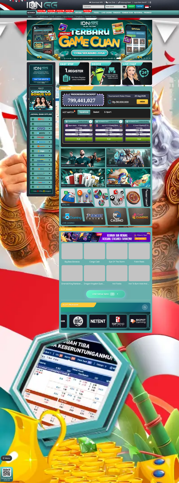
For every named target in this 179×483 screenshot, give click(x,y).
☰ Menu (6, 458)
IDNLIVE (69, 13)
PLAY (81, 139)
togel (96, 13)
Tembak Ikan (127, 13)
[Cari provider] (144, 307)
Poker (87, 13)
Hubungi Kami (125, 2)
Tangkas (117, 13)
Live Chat (111, 2)
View (142, 99)
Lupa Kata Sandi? (140, 2)
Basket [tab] (96, 112)
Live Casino (107, 13)
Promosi (147, 13)
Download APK (97, 2)
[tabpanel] (107, 131)
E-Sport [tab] (107, 112)
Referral (138, 13)
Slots (60, 13)
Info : (30, 16)
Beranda (31, 13)
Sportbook (41, 13)
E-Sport (51, 13)
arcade (78, 13)
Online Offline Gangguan (42, 191)
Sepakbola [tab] (83, 112)
